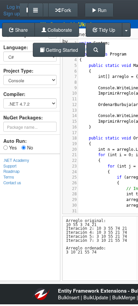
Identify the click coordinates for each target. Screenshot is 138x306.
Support (9, 166)
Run (101, 10)
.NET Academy (16, 160)
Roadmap (11, 171)
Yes (12, 147)
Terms (8, 177)
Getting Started (61, 49)
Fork (65, 10)
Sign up (11, 13)
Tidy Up (106, 29)
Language (14, 47)
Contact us (12, 182)
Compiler (13, 94)
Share (21, 29)
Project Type (17, 70)
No (29, 147)
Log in (13, 6)
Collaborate (59, 29)
